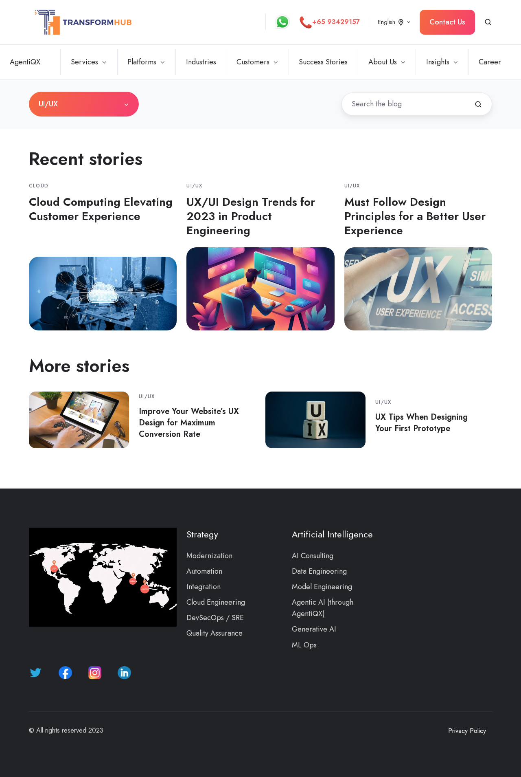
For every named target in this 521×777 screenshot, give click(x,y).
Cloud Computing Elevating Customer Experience (101, 209)
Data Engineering (319, 571)
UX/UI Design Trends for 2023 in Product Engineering (250, 216)
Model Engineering (322, 586)
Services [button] (84, 62)
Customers (252, 62)
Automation (204, 571)
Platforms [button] (141, 62)
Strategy (202, 534)
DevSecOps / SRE (215, 617)
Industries (201, 62)
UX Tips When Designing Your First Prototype (421, 422)
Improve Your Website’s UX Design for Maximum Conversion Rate (189, 422)
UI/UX (194, 185)
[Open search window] (488, 22)
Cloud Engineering (215, 602)
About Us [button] (382, 62)
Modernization (209, 555)
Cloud (38, 185)
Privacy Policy (467, 730)
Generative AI (314, 629)
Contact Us (447, 22)
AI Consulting (312, 555)
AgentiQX (25, 62)
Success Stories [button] (323, 62)
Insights (437, 62)
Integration (203, 586)
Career (490, 62)
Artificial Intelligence (332, 534)
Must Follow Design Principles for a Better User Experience (415, 216)
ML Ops (304, 645)
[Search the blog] (478, 104)
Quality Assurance (214, 633)
